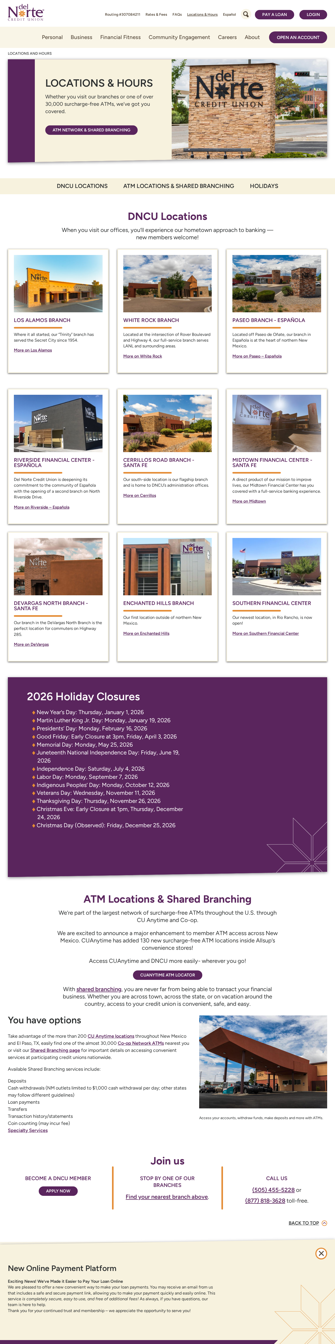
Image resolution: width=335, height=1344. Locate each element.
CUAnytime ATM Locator (167, 975)
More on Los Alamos (33, 350)
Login (313, 14)
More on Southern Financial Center (265, 633)
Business (81, 37)
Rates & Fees (156, 14)
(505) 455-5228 (273, 1189)
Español (229, 14)
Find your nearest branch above (167, 1196)
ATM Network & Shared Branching (91, 129)
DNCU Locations (82, 186)
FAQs (177, 14)
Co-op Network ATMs (141, 1043)
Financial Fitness (120, 37)
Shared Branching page (55, 1050)
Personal (52, 37)
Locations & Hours (202, 14)
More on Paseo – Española (257, 356)
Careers (227, 37)
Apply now (58, 1191)
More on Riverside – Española (41, 507)
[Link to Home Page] (26, 13)
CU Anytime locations (111, 1036)
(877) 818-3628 (265, 1200)
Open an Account (298, 37)
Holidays (264, 186)
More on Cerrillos (139, 495)
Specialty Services (28, 1130)
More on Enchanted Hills (146, 633)
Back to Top (304, 1223)
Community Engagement (179, 37)
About (252, 37)
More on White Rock (142, 356)
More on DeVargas (31, 644)
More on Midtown (249, 501)
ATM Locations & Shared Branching (178, 186)
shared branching (98, 989)
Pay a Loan (274, 14)
